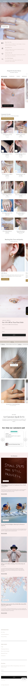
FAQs (2, 646)
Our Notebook (14, 456)
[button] (4, 5)
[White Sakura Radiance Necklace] (7, 224)
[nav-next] (25, 439)
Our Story (3, 632)
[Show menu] (1, 5)
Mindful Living (5, 520)
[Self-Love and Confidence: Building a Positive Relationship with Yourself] (14, 549)
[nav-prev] (2, 439)
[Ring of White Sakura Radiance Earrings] (21, 224)
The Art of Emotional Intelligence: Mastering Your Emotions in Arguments (13, 525)
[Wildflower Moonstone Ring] (21, 127)
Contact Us (3, 655)
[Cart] (26, 5)
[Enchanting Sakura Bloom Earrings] (21, 146)
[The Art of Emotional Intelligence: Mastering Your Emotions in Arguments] (14, 510)
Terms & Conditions (5, 634)
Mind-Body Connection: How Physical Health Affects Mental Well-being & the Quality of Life (13, 605)
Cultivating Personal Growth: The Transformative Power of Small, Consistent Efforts (13, 485)
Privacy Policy (20, 337)
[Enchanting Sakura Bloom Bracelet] (7, 146)
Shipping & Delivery (5, 649)
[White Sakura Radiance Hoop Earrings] (21, 205)
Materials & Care (4, 653)
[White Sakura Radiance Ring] (7, 187)
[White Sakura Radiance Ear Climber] (21, 187)
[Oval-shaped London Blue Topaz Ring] (7, 205)
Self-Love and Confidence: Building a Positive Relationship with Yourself (13, 564)
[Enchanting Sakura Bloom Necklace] (7, 167)
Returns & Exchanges (5, 651)
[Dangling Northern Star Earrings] (21, 167)
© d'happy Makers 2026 (5, 684)
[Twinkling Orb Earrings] (7, 127)
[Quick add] (2, 131)
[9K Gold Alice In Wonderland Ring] (13, 391)
